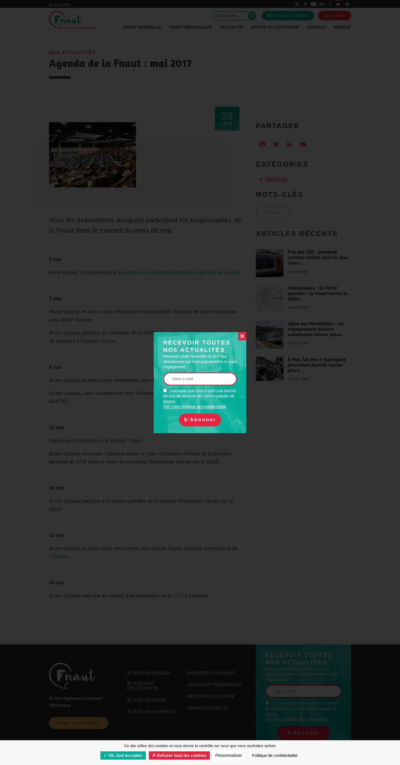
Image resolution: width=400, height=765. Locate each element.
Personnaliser (228, 755)
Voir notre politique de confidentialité (194, 406)
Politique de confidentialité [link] (274, 755)
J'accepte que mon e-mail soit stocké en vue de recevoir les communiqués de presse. (199, 398)
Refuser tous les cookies (181, 755)
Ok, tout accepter (125, 755)
